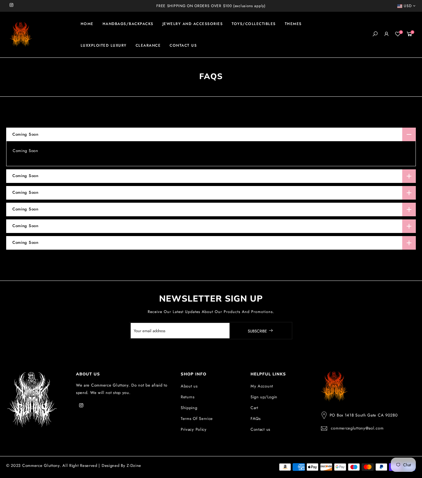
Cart (254, 408)
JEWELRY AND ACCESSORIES (192, 24)
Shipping (189, 408)
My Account (262, 386)
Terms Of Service (197, 418)
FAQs (256, 418)
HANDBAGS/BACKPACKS (128, 24)
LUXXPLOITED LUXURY (104, 45)
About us (189, 386)
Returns (188, 397)
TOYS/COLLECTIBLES (254, 24)
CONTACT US (183, 45)
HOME (87, 24)
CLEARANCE (148, 45)
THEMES (293, 24)
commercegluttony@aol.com (357, 428)
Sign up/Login (264, 397)
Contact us (260, 429)
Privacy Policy (194, 429)
